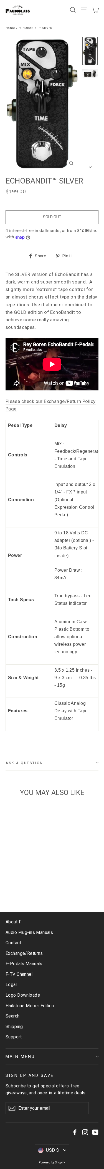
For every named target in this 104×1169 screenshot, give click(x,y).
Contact (13, 942)
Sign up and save (30, 1075)
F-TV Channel (19, 974)
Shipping (14, 1026)
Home (10, 28)
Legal (11, 984)
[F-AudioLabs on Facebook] (75, 1132)
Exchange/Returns (24, 953)
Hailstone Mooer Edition (30, 1005)
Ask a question (24, 763)
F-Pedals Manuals (24, 963)
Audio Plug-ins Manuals (29, 932)
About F (13, 922)
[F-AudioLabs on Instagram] (85, 1132)
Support (14, 1037)
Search (13, 1016)
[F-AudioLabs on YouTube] (95, 1132)
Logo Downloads (23, 995)
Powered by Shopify (52, 1162)
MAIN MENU (20, 1056)
